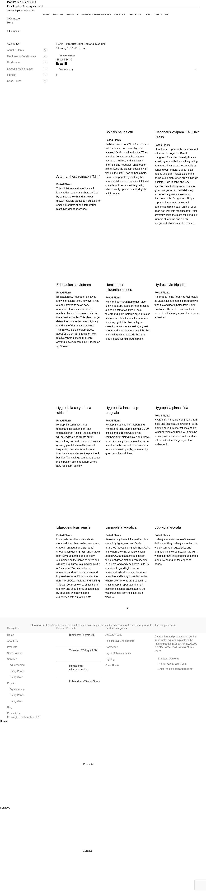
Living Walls (16, 677)
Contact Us (13, 713)
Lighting (11, 74)
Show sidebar (67, 56)
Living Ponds (16, 671)
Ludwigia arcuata (167, 527)
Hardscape (13, 62)
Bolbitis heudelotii (119, 132)
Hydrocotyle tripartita (170, 285)
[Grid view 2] (58, 63)
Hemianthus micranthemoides (79, 667)
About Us (12, 641)
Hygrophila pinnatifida (171, 408)
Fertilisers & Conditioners (21, 56)
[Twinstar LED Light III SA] (61, 654)
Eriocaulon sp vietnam (73, 285)
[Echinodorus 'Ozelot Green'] (61, 685)
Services (12, 659)
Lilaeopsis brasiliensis (73, 527)
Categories (16, 33)
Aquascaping (17, 665)
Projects (11, 683)
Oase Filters (14, 81)
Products (12, 647)
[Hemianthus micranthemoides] (61, 669)
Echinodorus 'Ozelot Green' (84, 681)
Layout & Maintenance (20, 68)
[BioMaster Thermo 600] (61, 638)
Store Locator (14, 653)
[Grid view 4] (65, 63)
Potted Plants (64, 184)
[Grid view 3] (62, 63)
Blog (9, 707)
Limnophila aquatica (120, 527)
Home (60, 44)
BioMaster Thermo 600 (82, 635)
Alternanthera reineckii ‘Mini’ (78, 176)
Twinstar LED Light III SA (83, 650)
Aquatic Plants (15, 50)
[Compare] (60, 170)
